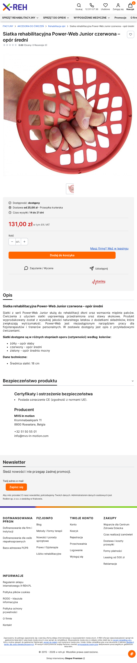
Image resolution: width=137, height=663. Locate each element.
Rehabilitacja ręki (56, 26)
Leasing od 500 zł (114, 557)
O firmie (7, 618)
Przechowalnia (78, 543)
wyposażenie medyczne (88, 644)
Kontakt (7, 624)
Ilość (11, 235)
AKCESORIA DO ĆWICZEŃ (30, 26)
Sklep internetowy (64, 658)
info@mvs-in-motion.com (31, 436)
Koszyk (74, 530)
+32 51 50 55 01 (25, 431)
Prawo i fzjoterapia (47, 547)
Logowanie (76, 550)
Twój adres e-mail (13, 480)
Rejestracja (76, 537)
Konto (73, 524)
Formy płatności (112, 550)
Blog (39, 524)
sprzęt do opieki (50, 642)
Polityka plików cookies (16, 592)
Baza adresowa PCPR (15, 547)
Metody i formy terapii (49, 530)
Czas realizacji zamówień (118, 534)
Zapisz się (16, 487)
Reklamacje (110, 563)
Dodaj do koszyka (62, 255)
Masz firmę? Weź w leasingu (109, 248)
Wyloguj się (76, 556)
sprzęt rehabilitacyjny (122, 640)
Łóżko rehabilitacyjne (48, 553)
